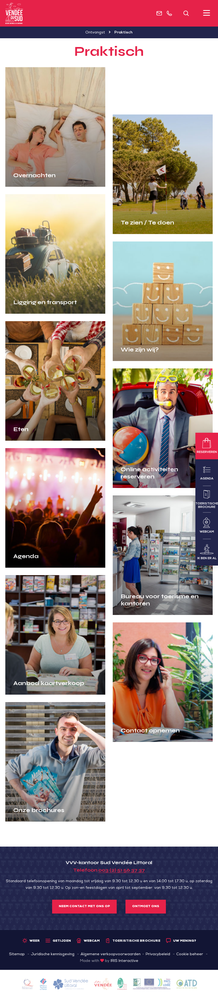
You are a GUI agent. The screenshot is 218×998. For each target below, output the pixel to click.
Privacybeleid (158, 954)
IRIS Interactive (124, 961)
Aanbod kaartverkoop (48, 683)
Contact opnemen (150, 730)
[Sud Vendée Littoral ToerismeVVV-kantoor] (14, 13)
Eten (20, 429)
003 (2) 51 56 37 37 (121, 870)
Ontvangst (95, 33)
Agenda (26, 556)
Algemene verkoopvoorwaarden (111, 954)
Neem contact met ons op (84, 906)
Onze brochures (38, 810)
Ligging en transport (45, 302)
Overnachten (34, 175)
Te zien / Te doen (147, 222)
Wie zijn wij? (140, 349)
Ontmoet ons (145, 906)
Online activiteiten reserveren (149, 473)
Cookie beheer (189, 954)
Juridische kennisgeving (52, 954)
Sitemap (17, 954)
